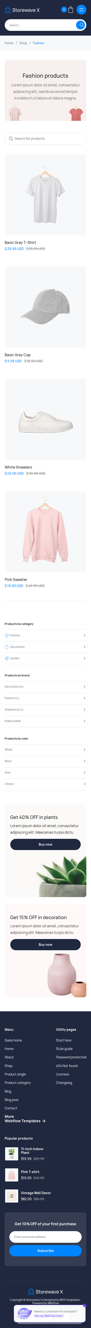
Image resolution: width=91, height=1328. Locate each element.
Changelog (64, 1082)
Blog (8, 1091)
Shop (23, 43)
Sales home (13, 1040)
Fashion (38, 43)
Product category (18, 1082)
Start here (63, 1040)
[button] (67, 9)
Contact (11, 1108)
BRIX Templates (70, 1300)
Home (9, 43)
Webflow (53, 1303)
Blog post (12, 1099)
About (9, 1057)
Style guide (64, 1048)
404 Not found (66, 1066)
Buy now (45, 844)
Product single (15, 1074)
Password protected (71, 1057)
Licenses (62, 1074)
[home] (22, 9)
